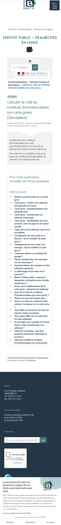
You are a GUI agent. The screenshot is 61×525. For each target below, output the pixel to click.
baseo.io (32, 360)
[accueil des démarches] (30, 61)
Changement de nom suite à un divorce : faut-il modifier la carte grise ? (30, 238)
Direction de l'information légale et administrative (28, 358)
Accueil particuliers (18, 82)
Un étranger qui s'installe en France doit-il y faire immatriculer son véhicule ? (32, 325)
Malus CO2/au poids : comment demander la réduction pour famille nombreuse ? (31, 280)
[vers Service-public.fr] (33, 74)
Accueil (12, 29)
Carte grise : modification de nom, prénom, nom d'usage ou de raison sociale (31, 223)
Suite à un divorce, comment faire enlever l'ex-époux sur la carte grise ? (32, 304)
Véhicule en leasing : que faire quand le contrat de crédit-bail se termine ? (30, 334)
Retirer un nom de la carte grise (30, 298)
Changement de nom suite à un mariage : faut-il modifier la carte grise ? (30, 247)
